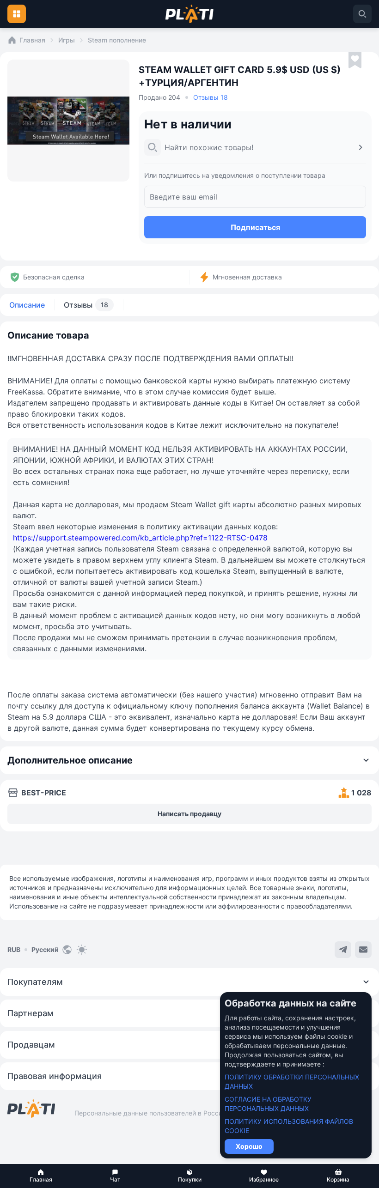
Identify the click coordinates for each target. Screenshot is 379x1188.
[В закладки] (355, 60)
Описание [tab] (27, 304)
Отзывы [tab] (86, 304)
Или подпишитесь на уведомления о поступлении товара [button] (234, 175)
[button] (41, 1176)
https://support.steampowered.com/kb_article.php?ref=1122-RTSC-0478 (140, 537)
